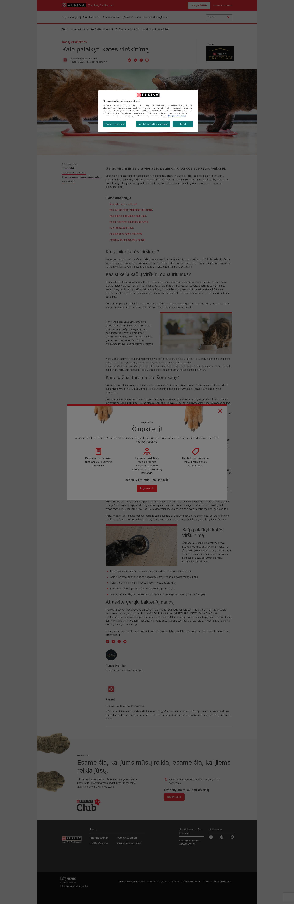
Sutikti (183, 124)
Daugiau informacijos (177, 116)
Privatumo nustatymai (114, 124)
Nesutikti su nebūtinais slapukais (153, 124)
